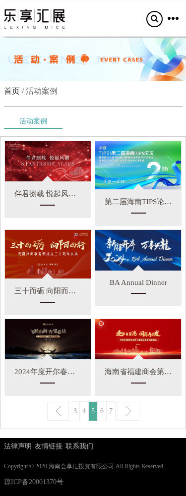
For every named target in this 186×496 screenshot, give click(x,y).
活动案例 (33, 121)
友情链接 (48, 446)
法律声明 (18, 446)
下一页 (128, 411)
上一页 (58, 411)
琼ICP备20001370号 (33, 482)
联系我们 (79, 446)
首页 (12, 91)
